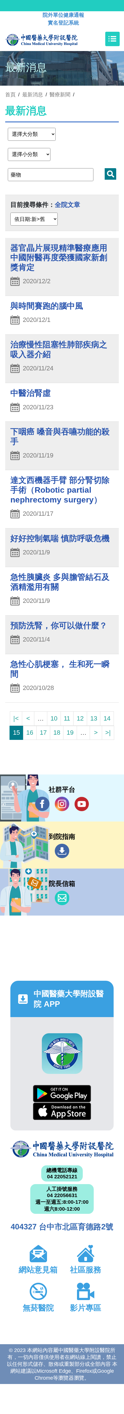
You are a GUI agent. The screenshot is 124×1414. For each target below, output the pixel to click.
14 (107, 718)
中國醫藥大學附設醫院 (62, 1149)
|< (16, 718)
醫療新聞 (60, 94)
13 (93, 718)
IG (62, 804)
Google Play (62, 1093)
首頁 (10, 94)
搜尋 (110, 174)
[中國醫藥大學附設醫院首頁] (50, 39)
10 (53, 718)
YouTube (81, 804)
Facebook (42, 804)
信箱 (62, 898)
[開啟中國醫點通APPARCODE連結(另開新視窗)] (62, 1053)
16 (29, 732)
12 (80, 718)
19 (70, 732)
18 (56, 732)
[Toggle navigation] (112, 39)
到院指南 (62, 851)
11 (67, 718)
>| (108, 732)
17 (43, 732)
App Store (62, 1111)
